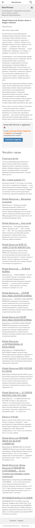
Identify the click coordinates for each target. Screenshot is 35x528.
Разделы (20, 520)
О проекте (12, 520)
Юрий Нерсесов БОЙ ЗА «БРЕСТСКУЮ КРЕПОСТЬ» (16, 246)
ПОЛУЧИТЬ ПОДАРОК (13, 140)
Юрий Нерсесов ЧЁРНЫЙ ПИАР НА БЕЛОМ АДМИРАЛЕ (15, 440)
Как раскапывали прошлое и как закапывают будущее (17, 525)
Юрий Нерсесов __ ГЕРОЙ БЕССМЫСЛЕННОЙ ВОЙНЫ (17, 294)
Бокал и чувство (10, 416)
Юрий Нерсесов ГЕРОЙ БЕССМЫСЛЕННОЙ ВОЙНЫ (17, 318)
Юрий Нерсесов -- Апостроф (16, 223)
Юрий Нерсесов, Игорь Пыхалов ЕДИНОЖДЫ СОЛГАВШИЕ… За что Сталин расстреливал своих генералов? (16, 471)
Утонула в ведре (10, 158)
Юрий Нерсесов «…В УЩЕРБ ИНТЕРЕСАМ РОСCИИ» (17, 394)
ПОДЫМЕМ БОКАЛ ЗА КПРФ (17, 497)
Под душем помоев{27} (14, 179)
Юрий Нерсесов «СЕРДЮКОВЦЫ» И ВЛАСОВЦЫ (12, 344)
